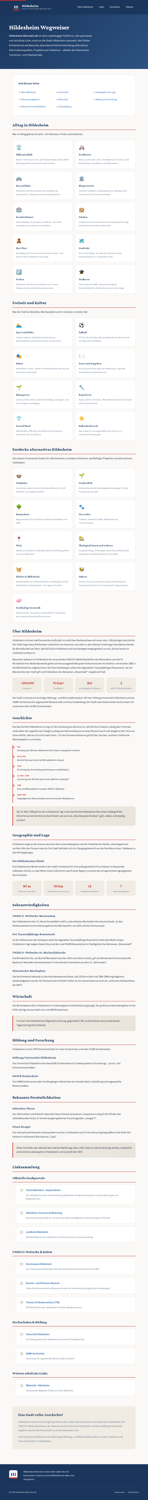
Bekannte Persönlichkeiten (33, 106)
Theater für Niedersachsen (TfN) (43, 1302)
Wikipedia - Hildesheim (38, 1385)
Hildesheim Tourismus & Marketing (44, 1213)
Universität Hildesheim (37, 1334)
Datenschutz (133, 1492)
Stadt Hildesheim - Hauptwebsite (43, 1190)
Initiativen (115, 7)
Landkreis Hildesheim (37, 1232)
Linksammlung (64, 106)
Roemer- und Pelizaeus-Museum (43, 1283)
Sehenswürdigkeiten (30, 99)
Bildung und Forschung (106, 99)
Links (101, 7)
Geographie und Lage (106, 92)
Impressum (120, 1492)
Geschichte (63, 92)
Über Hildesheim (85, 7)
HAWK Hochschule (35, 1353)
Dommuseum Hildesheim (39, 1264)
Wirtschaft (63, 99)
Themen (129, 7)
